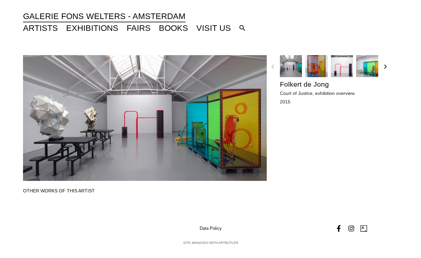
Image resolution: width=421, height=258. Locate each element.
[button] (242, 28)
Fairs (139, 28)
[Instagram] (351, 228)
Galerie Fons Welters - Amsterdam (104, 16)
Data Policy (211, 228)
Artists (40, 28)
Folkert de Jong (304, 84)
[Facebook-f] (338, 228)
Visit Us (213, 28)
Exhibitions (92, 28)
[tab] (59, 190)
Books (173, 28)
